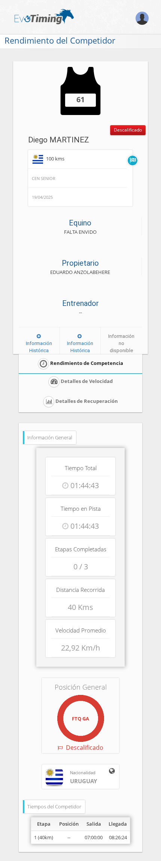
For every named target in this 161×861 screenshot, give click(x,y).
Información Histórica (39, 346)
